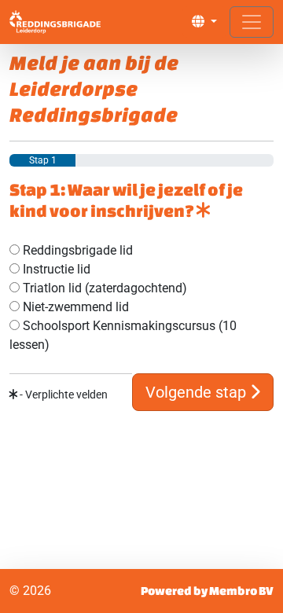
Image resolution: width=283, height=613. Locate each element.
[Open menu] (252, 22)
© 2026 (30, 590)
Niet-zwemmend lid (74, 306)
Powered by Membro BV (207, 590)
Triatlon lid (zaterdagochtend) (103, 288)
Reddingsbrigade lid (76, 250)
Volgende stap (197, 392)
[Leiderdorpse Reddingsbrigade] (55, 22)
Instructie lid (55, 269)
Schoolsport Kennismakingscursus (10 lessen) (123, 335)
